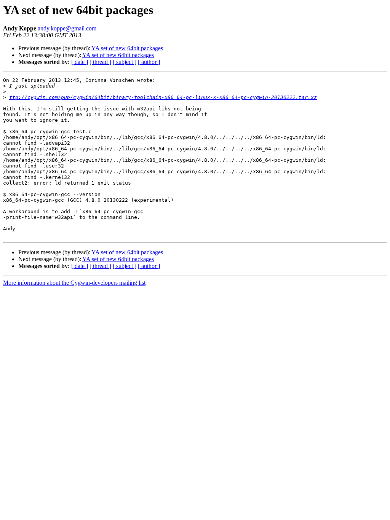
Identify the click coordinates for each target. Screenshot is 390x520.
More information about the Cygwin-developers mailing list (74, 282)
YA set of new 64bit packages (127, 48)
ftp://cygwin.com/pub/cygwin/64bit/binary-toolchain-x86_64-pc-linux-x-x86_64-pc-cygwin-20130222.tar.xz (163, 97)
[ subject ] (124, 62)
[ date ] (79, 62)
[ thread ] (100, 62)
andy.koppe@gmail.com (67, 28)
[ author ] (149, 62)
